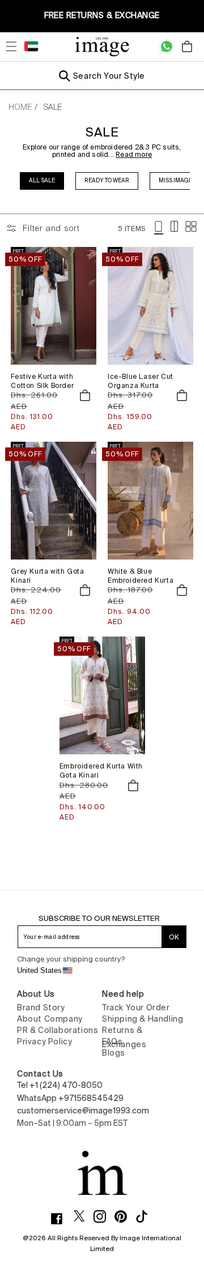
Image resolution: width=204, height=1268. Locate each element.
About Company (50, 1018)
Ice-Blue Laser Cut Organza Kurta (140, 381)
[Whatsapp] (166, 46)
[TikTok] (145, 1216)
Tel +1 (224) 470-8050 (60, 1085)
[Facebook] (61, 1219)
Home (20, 107)
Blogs (113, 1052)
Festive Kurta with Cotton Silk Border (42, 381)
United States (39, 970)
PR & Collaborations (57, 1030)
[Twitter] (84, 1216)
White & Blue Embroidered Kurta (140, 575)
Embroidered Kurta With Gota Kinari (101, 770)
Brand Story (41, 1007)
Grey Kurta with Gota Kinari (47, 575)
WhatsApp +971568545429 (70, 1098)
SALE (52, 107)
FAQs (112, 1041)
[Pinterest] (124, 1216)
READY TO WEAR (106, 180)
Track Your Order (136, 1007)
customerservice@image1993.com (83, 1110)
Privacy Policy (44, 1041)
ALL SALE (42, 180)
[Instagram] (104, 1216)
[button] (11, 46)
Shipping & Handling (142, 1018)
